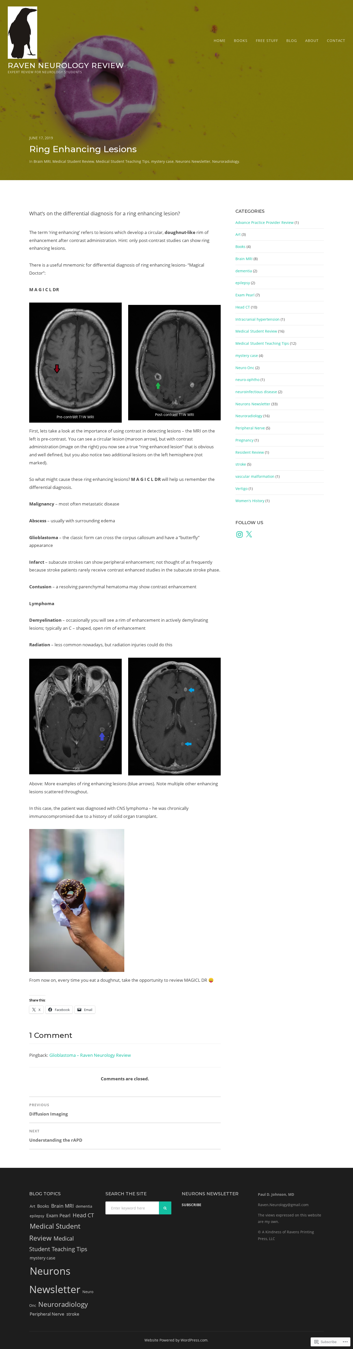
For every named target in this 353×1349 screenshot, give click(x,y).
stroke (240, 464)
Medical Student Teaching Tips (122, 161)
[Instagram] (239, 534)
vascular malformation (254, 476)
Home (220, 40)
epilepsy (242, 282)
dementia (243, 270)
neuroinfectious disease (256, 391)
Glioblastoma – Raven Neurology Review (90, 1055)
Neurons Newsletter (192, 161)
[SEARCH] (165, 1207)
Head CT (242, 307)
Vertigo (241, 488)
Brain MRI (42, 161)
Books (241, 40)
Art (238, 234)
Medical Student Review (73, 161)
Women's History (249, 500)
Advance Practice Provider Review (264, 222)
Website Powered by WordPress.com (176, 1340)
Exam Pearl (245, 294)
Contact (336, 40)
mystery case (162, 161)
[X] (249, 534)
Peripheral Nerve (250, 428)
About (312, 40)
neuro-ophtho (247, 379)
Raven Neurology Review (66, 65)
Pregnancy (244, 440)
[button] (75, 363)
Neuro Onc (244, 367)
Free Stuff (267, 40)
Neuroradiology (225, 161)
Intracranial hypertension (257, 319)
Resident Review (249, 452)
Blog (291, 40)
